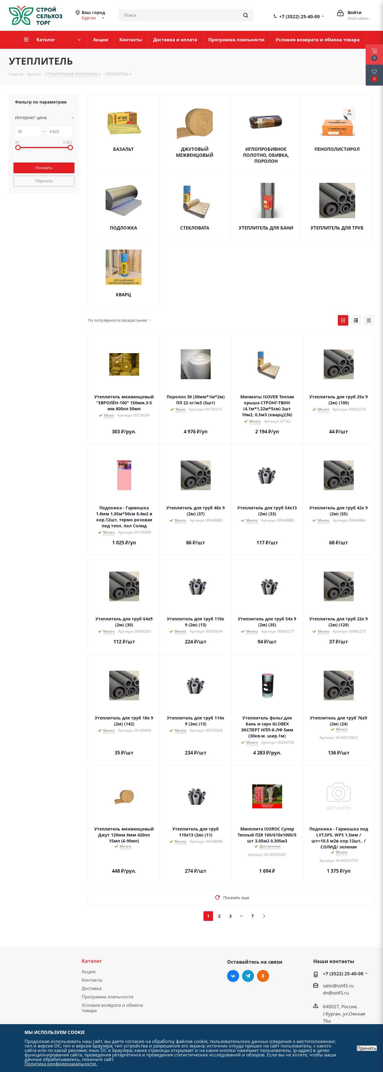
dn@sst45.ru (336, 993)
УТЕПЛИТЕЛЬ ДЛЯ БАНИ (266, 228)
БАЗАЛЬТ (123, 149)
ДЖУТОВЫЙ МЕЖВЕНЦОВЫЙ (194, 152)
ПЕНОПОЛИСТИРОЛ (337, 149)
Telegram (248, 976)
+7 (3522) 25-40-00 (299, 16)
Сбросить (44, 180)
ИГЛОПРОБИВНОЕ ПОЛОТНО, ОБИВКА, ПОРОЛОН (266, 155)
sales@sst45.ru (338, 986)
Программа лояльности (107, 997)
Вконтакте (233, 976)
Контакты (92, 980)
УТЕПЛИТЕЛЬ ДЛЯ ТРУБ (337, 228)
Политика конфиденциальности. (61, 1064)
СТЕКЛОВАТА (194, 228)
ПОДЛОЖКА (123, 228)
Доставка (91, 988)
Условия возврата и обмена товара (112, 1007)
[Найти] (245, 15)
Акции (89, 971)
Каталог (92, 961)
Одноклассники (263, 976)
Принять (366, 1048)
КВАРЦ (123, 294)
